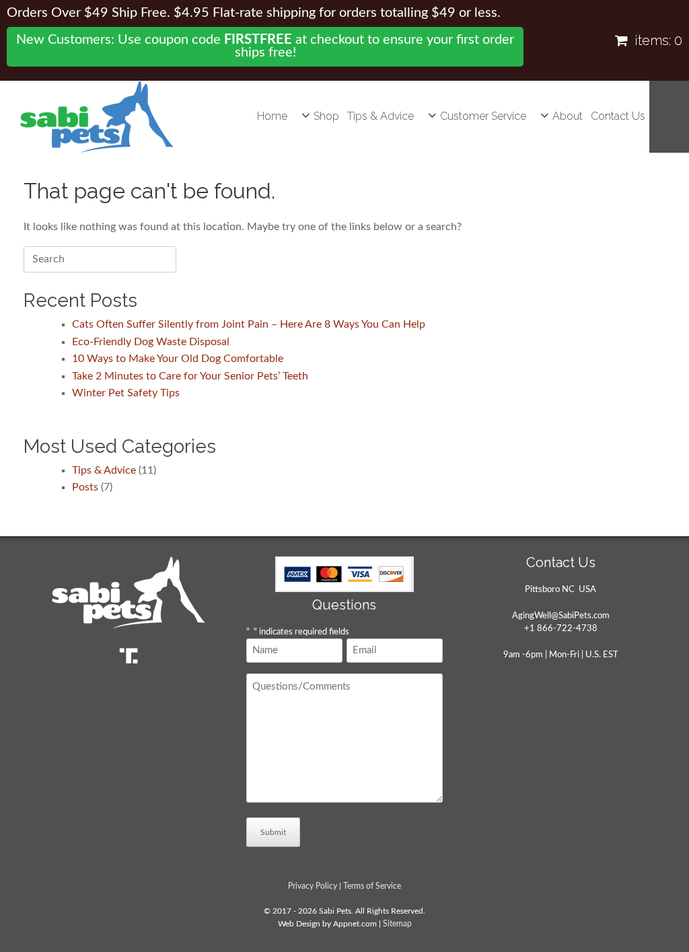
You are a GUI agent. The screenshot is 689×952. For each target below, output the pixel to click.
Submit (273, 832)
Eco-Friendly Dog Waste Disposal (150, 341)
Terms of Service (372, 886)
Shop (326, 116)
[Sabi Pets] (96, 117)
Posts (85, 487)
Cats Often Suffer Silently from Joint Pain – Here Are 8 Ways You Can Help (248, 324)
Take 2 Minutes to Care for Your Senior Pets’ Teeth (190, 376)
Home (272, 116)
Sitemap (397, 924)
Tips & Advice (380, 116)
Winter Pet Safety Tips (126, 393)
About (567, 116)
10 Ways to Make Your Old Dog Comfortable (177, 358)
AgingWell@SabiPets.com (561, 616)
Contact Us (618, 116)
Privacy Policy (312, 886)
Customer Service (483, 116)
